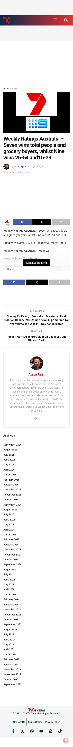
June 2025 (9, 519)
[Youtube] (41, 731)
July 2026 (8, 454)
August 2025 (10, 509)
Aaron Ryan (20, 166)
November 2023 (12, 614)
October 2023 (10, 619)
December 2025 (12, 489)
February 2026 (11, 479)
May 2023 (8, 644)
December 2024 (12, 549)
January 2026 (11, 484)
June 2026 (9, 459)
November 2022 (12, 674)
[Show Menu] (55, 20)
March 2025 (9, 534)
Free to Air (16, 88)
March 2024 (9, 594)
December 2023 (12, 609)
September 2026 (12, 444)
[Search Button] (66, 20)
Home (6, 88)
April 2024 (9, 589)
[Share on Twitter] (41, 222)
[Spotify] (50, 731)
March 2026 (9, 474)
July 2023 (8, 634)
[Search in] (65, 269)
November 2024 (12, 554)
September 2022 (12, 684)
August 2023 (10, 629)
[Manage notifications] (66, 740)
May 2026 (8, 464)
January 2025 (11, 544)
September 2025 (12, 504)
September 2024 (12, 564)
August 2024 (10, 569)
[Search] (58, 269)
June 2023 (9, 639)
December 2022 (12, 669)
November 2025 (12, 494)
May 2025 (8, 524)
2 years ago (37, 166)
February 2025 (11, 539)
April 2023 (9, 649)
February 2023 (11, 659)
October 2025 (10, 499)
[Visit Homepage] (6, 20)
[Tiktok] (60, 731)
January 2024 (11, 604)
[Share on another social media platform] (61, 222)
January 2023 (11, 664)
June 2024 (9, 579)
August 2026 (10, 449)
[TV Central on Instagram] (32, 731)
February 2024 (11, 599)
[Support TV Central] (36, 710)
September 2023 (12, 624)
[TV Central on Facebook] (13, 731)
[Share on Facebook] (22, 222)
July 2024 (8, 574)
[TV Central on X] (22, 731)
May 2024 (8, 584)
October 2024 (10, 559)
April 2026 (9, 469)
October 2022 (10, 679)
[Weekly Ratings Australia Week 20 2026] (36, 112)
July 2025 (8, 514)
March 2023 (9, 654)
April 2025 (9, 529)
